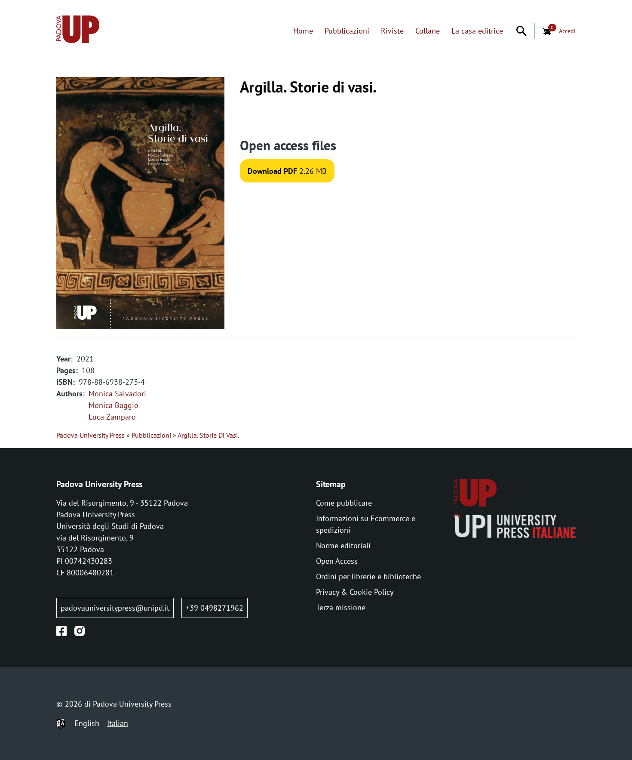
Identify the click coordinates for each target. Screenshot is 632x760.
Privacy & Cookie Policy (354, 592)
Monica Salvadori (117, 394)
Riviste (392, 31)
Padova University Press (90, 435)
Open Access (337, 561)
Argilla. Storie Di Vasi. (208, 435)
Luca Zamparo (112, 417)
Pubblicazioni (347, 31)
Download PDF (272, 171)
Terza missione (340, 607)
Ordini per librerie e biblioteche (368, 576)
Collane (427, 31)
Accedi (567, 31)
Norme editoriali (343, 545)
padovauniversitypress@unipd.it (115, 608)
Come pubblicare (344, 503)
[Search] (521, 31)
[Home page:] (77, 31)
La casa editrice (477, 31)
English (86, 723)
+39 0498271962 (214, 608)
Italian (117, 723)
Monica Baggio (113, 405)
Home (303, 31)
